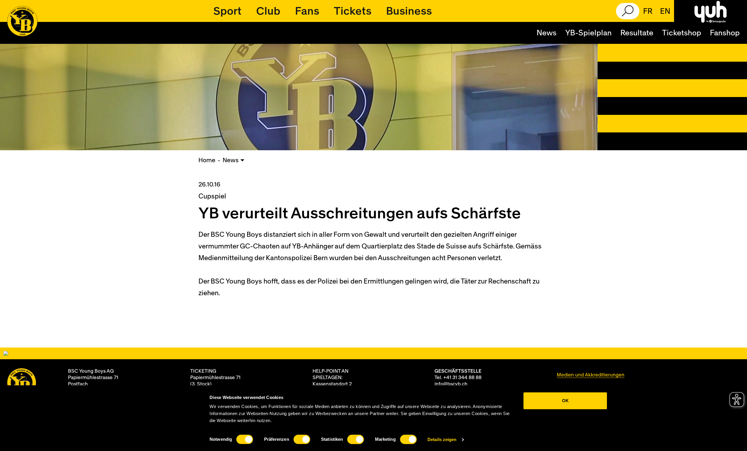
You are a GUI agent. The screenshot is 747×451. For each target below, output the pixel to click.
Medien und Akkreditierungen (590, 374)
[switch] (302, 439)
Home (206, 160)
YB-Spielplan (588, 33)
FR (647, 11)
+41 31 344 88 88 (462, 377)
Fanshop (725, 33)
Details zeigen (441, 439)
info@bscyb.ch (450, 383)
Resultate (636, 33)
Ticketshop (681, 33)
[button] (227, 11)
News (546, 33)
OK (565, 400)
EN (665, 11)
